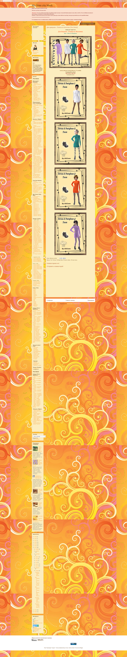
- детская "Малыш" (37, 422)
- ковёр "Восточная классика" (37, 412)
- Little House (35, 95)
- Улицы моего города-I (36, 108)
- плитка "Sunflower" (37, 313)
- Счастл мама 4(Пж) (37, 267)
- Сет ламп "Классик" (37, 131)
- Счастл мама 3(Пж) (37, 266)
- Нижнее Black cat (37, 235)
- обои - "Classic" (36, 317)
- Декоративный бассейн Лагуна (36, 175)
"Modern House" (36, 156)
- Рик (34, 300)
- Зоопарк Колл (36, 226)
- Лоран (34, 298)
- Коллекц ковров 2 (37, 145)
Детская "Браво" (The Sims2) (40, 504)
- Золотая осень (36, 281)
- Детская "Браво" (36, 143)
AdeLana (36, 50)
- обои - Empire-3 (36, 402)
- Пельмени (35, 349)
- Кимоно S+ (35, 270)
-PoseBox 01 (35, 368)
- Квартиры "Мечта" (37, 99)
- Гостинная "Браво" (37, 140)
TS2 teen (54, 260)
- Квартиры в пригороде (35, 90)
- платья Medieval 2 (37, 277)
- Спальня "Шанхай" (37, 151)
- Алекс (34, 292)
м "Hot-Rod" (36, 243)
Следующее (50, 300)
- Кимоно (35, 269)
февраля (37, 567)
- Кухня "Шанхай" (36, 154)
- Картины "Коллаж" (37, 139)
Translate (37, 439)
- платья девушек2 (37, 259)
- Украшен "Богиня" (37, 214)
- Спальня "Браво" (37, 142)
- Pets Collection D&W (37, 159)
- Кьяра (35, 302)
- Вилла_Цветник (36, 91)
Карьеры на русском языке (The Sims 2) (38, 477)
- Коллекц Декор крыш (37, 146)
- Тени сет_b (35, 212)
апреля (37, 564)
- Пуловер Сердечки (37, 240)
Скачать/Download (70, 74)
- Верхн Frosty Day (37, 275)
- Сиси (34, 296)
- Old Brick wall (36, 330)
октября (37, 551)
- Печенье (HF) (36, 356)
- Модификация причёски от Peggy (37, 199)
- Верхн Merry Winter (37, 274)
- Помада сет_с (36, 210)
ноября (37, 549)
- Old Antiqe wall (36, 329)
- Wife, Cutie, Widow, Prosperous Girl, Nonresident (37, 190)
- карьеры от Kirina (37, 365)
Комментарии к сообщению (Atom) (74, 303)
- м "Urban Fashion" (37, 253)
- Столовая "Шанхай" (37, 152)
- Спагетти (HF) (36, 353)
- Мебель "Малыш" (37, 137)
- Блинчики (35, 357)
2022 (35, 538)
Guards (35, 181)
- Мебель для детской (37, 122)
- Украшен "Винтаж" (37, 215)
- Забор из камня (36, 130)
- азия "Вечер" (36, 331)
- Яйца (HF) (35, 352)
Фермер (35, 362)
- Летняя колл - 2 (36, 222)
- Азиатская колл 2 (37, 336)
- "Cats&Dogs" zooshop (36, 113)
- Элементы (35, 147)
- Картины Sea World (37, 171)
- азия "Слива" (36, 332)
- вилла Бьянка (36, 100)
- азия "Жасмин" (36, 333)
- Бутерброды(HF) (37, 351)
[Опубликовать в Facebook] (63, 258)
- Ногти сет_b (36, 204)
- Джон (34, 290)
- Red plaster (35, 328)
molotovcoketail (72, 647)
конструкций (36, 148)
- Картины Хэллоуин (37, 158)
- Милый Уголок (36, 98)
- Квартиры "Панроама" (35, 94)
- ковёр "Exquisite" (37, 410)
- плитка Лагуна (36, 339)
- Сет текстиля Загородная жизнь (37, 177)
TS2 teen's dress (74, 260)
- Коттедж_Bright (36, 88)
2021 (35, 540)
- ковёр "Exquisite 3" (37, 417)
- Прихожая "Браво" (37, 141)
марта (36, 565)
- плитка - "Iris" (36, 397)
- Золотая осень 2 (37, 282)
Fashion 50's (36, 271)
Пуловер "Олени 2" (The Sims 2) (37, 605)
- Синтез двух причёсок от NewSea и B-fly (37, 201)
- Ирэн (34, 291)
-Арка (34, 155)
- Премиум (35, 83)
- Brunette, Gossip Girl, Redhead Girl (37, 185)
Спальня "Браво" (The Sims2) (37, 574)
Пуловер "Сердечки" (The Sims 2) (37, 600)
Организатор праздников (36, 364)
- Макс (34, 293)
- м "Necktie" (35, 244)
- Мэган (34, 301)
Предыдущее (91, 300)
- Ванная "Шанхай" (37, 153)
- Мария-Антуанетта (37, 297)
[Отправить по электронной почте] (60, 258)
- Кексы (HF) (35, 355)
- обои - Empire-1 (36, 400)
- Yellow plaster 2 (36, 327)
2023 (35, 536)
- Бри (34, 299)
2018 (35, 545)
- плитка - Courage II (37, 394)
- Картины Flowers (37, 169)
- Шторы (34, 125)
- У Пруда (35, 96)
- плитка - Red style (37, 386)
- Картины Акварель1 (37, 128)
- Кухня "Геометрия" (37, 138)
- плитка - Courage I (37, 393)
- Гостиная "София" (37, 136)
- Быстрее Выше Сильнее (36, 284)
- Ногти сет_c (36, 206)
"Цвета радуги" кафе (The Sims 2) (40, 449)
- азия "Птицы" (36, 335)
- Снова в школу (36, 249)
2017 (35, 547)
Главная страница (70, 300)
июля (36, 558)
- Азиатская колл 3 (37, 337)
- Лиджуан (35, 305)
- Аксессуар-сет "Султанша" (36, 197)
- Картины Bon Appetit (37, 166)
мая (36, 562)
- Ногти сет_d (36, 207)
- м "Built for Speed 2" (37, 242)
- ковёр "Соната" (36, 413)
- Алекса (35, 294)
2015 (35, 611)
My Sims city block (42, 5)
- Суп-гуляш (35, 347)
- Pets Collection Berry (37, 160)
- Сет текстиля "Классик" (36, 133)
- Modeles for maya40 (37, 192)
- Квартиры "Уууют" (37, 87)
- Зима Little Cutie (36, 232)
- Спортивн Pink (36, 273)
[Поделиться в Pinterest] (65, 258)
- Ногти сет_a (36, 203)
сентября (37, 553)
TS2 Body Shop (59, 260)
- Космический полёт (37, 161)
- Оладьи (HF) (36, 354)
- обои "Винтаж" (36, 338)
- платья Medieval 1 (37, 276)
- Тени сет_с (35, 213)
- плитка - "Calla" (36, 396)
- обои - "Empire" (36, 318)
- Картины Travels (36, 167)
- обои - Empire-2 (36, 401)
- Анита (34, 288)
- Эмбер (34, 303)
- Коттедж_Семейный (37, 86)
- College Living (36, 163)
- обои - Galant (36, 398)
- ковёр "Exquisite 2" (37, 416)
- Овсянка (35, 348)
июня (36, 560)
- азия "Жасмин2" (36, 334)
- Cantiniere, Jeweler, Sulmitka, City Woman (37, 187)
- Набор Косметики (37, 157)
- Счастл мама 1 (36, 264)
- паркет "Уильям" (37, 319)
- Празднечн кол (36, 250)
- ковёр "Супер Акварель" (36, 415)
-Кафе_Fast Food (37, 104)
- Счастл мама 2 (36, 265)
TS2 (51, 260)
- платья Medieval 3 (37, 278)
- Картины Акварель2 (37, 129)
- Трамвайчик (36, 110)
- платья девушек (36, 258)
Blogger (81, 647)
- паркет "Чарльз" (37, 320)
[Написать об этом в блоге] (61, 258)
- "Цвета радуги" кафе (37, 114)
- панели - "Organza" (37, 316)
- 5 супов (35, 358)
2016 (35, 609)
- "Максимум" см (36, 111)
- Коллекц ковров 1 (37, 144)
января (37, 570)
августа (37, 556)
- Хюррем (35, 295)
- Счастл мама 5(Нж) (37, 268)
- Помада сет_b (36, 209)
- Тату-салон (35, 109)
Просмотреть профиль (36, 53)
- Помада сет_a (36, 208)
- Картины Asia (36, 170)
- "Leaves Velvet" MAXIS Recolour (36, 165)
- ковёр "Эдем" (36, 418)
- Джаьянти (35, 304)
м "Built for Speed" (37, 241)
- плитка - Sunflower (37, 389)
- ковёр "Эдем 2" (36, 419)
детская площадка (37, 162)
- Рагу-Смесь (35, 350)
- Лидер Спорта (36, 285)
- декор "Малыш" (36, 423)
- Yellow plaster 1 (36, 326)
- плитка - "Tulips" (36, 399)
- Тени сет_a (35, 211)
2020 (35, 542)
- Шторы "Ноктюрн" (37, 135)
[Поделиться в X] (62, 258)
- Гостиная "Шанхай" (37, 149)
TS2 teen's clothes (66, 260)
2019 (35, 544)
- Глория (35, 92)
